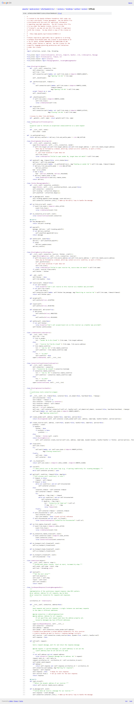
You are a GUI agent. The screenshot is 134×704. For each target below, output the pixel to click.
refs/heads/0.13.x (47, 9)
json (130, 701)
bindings (69, 9)
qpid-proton (34, 9)
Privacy (16, 701)
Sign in (130, 3)
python (77, 9)
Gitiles (11, 701)
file (59, 13)
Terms (21, 701)
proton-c (61, 9)
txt (126, 701)
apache (25, 9)
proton (84, 9)
